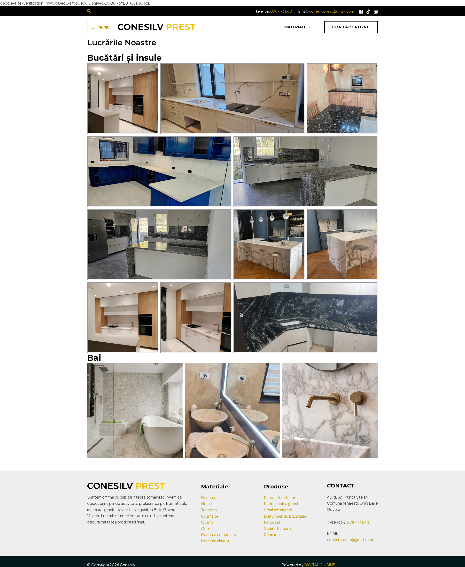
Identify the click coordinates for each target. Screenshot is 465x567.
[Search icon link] (89, 11)
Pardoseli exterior (279, 497)
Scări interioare (277, 528)
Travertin (209, 509)
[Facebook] (361, 11)
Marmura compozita (218, 534)
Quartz (207, 522)
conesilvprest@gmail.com (331, 11)
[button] (351, 27)
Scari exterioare (278, 509)
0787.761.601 (282, 11)
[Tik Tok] (368, 11)
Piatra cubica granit (281, 503)
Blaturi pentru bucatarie (285, 516)
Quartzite (209, 516)
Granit (206, 503)
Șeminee (272, 534)
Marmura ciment (215, 540)
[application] (308, 27)
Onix (205, 528)
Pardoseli (272, 522)
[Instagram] (375, 11)
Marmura (208, 497)
